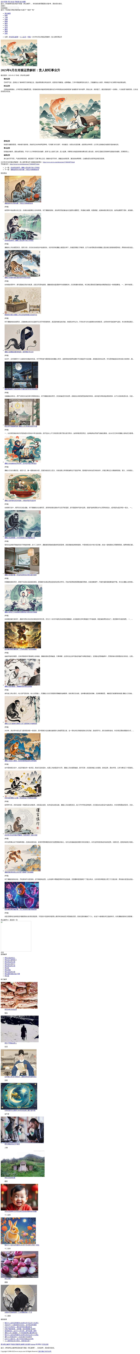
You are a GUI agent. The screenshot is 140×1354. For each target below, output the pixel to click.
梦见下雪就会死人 (11, 1043)
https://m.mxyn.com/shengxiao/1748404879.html (24, 164)
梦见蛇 (7, 968)
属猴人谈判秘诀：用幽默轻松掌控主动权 (18, 686)
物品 (6, 23)
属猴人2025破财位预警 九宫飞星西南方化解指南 (21, 723)
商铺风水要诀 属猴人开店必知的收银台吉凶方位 (21, 315)
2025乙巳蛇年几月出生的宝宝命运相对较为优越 (21, 1211)
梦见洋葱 (8, 1278)
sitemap (33, 1344)
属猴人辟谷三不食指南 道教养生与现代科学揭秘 (21, 612)
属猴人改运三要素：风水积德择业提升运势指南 (21, 761)
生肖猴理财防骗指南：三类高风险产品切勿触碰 (21, 649)
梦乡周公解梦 (13, 37)
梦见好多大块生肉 (11, 1009)
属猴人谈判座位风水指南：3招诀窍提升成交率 (20, 500)
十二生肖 (23, 37)
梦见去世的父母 (10, 972)
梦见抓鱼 (8, 970)
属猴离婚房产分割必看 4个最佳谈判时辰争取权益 (21, 389)
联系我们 (39, 1344)
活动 (6, 25)
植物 (6, 21)
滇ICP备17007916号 (44, 1351)
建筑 (6, 29)
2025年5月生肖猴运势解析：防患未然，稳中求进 (21, 835)
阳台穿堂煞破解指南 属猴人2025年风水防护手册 (21, 426)
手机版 (16, 1)
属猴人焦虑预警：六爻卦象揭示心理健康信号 (20, 538)
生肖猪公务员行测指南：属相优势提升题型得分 (21, 1077)
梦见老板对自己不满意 (12, 1144)
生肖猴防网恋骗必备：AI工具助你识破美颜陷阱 (21, 909)
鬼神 (6, 31)
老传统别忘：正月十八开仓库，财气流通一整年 (21, 1331)
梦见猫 (7, 976)
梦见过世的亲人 (10, 958)
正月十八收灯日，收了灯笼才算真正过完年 (19, 1339)
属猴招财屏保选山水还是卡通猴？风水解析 (19, 872)
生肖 (2, 1)
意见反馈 (45, 1344)
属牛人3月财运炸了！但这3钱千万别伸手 (18, 1337)
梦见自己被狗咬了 (11, 960)
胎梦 (6, 15)
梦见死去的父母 (10, 962)
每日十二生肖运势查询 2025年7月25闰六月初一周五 (22, 1245)
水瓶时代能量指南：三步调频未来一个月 (18, 1312)
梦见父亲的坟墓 (10, 1178)
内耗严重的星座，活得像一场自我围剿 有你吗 (20, 1329)
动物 (6, 19)
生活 (6, 27)
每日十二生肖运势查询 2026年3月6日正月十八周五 (21, 1335)
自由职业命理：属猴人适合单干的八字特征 (25, 167)
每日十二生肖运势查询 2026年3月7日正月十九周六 (21, 1323)
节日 (9, 1)
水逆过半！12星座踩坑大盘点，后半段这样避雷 (21, 1325)
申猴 (29, 37)
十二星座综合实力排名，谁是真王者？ (17, 1341)
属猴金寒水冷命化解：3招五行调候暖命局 (25, 169)
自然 (6, 33)
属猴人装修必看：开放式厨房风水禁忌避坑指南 (21, 575)
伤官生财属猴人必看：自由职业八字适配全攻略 (21, 798)
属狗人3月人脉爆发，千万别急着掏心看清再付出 (21, 1333)
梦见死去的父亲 (10, 966)
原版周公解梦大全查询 (22, 1344)
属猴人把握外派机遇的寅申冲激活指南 (17, 277)
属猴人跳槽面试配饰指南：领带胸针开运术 (19, 352)
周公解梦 (8, 13)
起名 (12, 1)
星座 (5, 1)
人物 (6, 17)
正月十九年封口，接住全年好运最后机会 (18, 1327)
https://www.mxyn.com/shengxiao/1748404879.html (59, 162)
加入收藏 (22, 1)
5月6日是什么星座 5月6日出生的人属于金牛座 (20, 1110)
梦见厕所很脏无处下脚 (12, 974)
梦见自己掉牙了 (10, 964)
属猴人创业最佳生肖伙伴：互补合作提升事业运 (21, 463)
